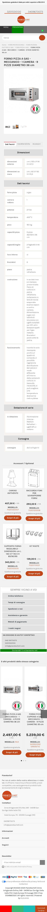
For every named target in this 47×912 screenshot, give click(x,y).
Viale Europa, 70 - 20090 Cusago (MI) (19, 815)
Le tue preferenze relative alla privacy (21, 881)
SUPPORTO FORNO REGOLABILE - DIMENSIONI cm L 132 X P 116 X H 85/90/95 (12, 551)
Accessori (37, 144)
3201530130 (10, 643)
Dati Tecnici (10, 144)
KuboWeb (25, 898)
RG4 (17, 742)
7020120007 (13, 509)
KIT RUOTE (34, 546)
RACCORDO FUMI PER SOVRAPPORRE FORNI (34, 494)
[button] (23, 596)
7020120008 (34, 510)
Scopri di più (13, 518)
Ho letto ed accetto (18, 867)
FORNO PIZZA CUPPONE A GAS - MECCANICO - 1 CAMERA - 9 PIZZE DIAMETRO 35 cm (35, 719)
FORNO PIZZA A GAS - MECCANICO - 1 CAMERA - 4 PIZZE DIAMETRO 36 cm (12, 718)
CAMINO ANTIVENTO (12, 491)
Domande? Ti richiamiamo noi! (24, 650)
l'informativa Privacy (25, 867)
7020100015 (13, 568)
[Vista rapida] (12, 487)
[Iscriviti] (42, 862)
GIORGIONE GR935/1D (35, 745)
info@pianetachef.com (15, 646)
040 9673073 (11, 640)
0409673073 (9, 821)
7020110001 (34, 565)
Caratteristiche (23, 144)
